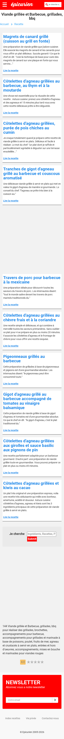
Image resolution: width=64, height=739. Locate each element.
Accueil (4, 24)
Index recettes (12, 718)
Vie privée (31, 718)
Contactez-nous (50, 718)
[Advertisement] (32, 239)
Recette (18, 24)
